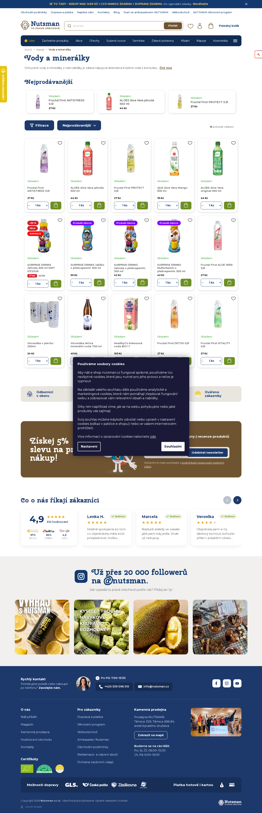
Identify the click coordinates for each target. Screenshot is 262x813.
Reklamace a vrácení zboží (97, 754)
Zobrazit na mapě (151, 735)
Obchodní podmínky (34, 12)
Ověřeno (117, 516)
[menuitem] (29, 41)
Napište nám (85, 12)
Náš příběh (29, 717)
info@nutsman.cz (156, 686)
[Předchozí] (227, 500)
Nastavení (89, 446)
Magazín (27, 724)
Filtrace (42, 125)
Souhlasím (173, 446)
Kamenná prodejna (35, 732)
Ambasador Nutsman (93, 739)
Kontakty (104, 12)
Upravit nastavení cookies (111, 800)
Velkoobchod (180, 12)
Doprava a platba (62, 12)
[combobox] (123, 25)
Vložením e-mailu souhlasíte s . (184, 464)
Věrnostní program (91, 724)
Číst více (166, 68)
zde (153, 436)
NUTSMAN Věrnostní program (212, 12)
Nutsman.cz (216, 683)
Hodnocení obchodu (36, 739)
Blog (116, 12)
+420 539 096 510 (117, 686)
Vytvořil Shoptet (33, 806)
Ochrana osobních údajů (95, 762)
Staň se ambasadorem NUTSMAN (146, 12)
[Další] (237, 500)
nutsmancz (227, 683)
